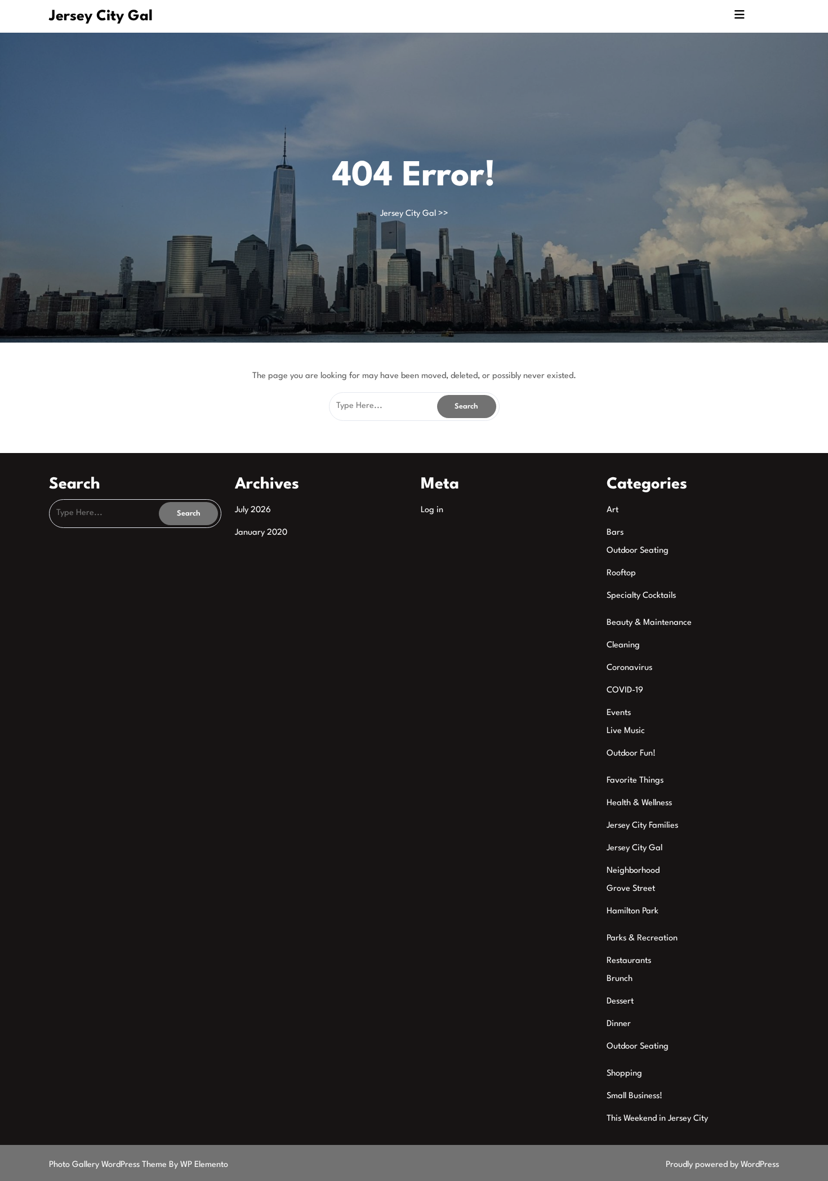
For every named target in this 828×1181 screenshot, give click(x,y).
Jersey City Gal (101, 16)
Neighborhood (633, 871)
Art (612, 510)
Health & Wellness (639, 803)
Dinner (619, 1024)
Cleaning (623, 645)
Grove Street (631, 889)
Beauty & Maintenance (649, 623)
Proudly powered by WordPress (722, 1165)
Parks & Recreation (642, 938)
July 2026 (253, 510)
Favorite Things (635, 780)
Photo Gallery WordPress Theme (109, 1165)
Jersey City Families (642, 826)
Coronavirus (629, 668)
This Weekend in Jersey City (657, 1119)
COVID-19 (625, 690)
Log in (432, 510)
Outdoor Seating (638, 551)
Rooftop (621, 573)
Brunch (620, 979)
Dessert (620, 1001)
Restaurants (629, 961)
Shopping (624, 1073)
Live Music (626, 731)
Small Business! (634, 1096)
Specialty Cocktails (641, 596)
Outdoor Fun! (631, 753)
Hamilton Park (632, 911)
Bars (615, 533)
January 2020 (261, 533)
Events (619, 713)
